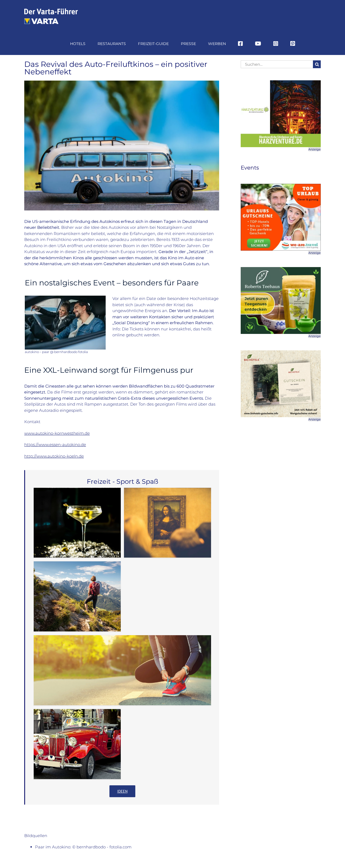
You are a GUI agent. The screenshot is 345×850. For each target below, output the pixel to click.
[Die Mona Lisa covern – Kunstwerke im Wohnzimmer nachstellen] (167, 523)
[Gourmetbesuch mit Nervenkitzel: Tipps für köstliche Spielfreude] (77, 523)
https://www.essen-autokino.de (55, 444)
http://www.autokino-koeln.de (54, 456)
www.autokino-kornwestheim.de (57, 433)
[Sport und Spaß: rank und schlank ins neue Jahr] (122, 670)
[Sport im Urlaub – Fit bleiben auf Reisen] (77, 596)
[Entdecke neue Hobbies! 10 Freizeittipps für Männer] (77, 744)
